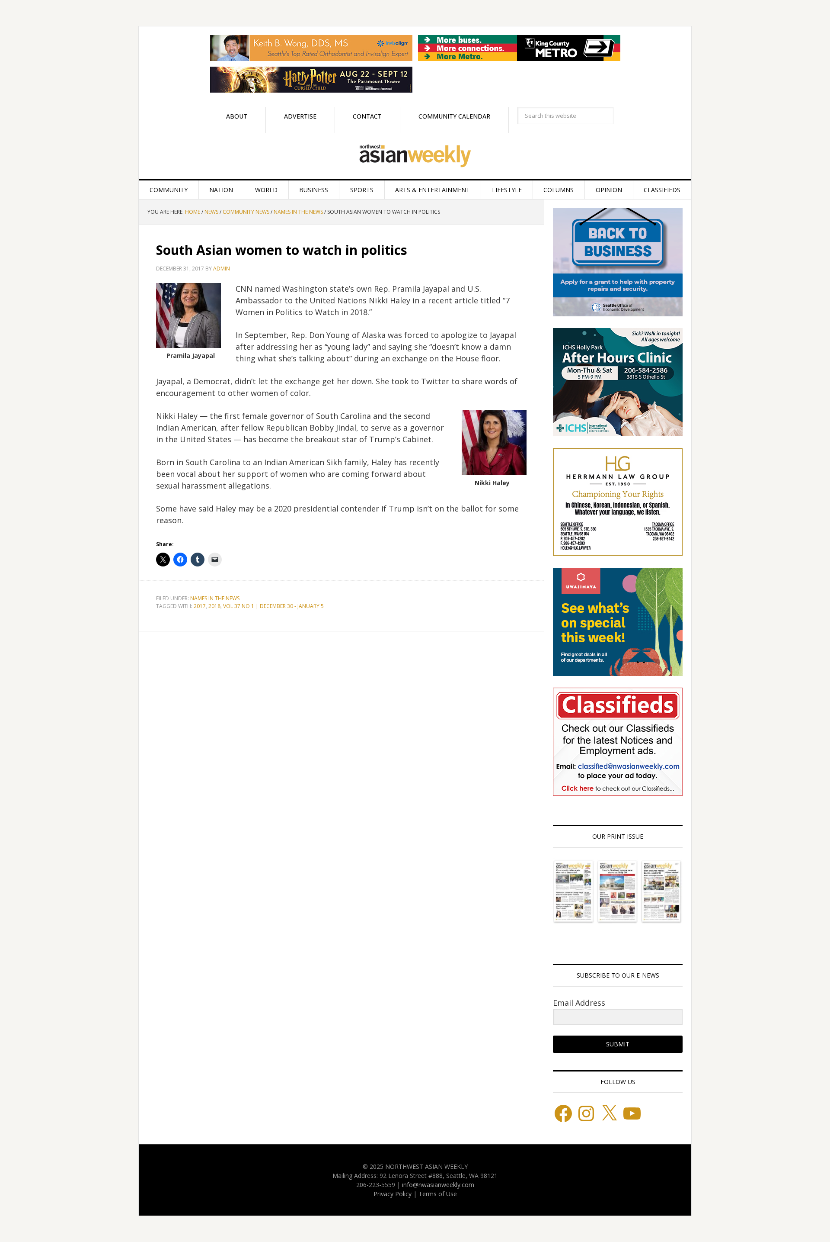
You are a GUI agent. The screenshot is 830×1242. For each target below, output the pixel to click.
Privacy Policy (393, 1194)
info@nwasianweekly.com (438, 1185)
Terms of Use (437, 1194)
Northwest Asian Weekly (415, 156)
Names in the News (214, 598)
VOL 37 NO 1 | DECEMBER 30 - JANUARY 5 (273, 606)
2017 (200, 606)
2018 (214, 606)
